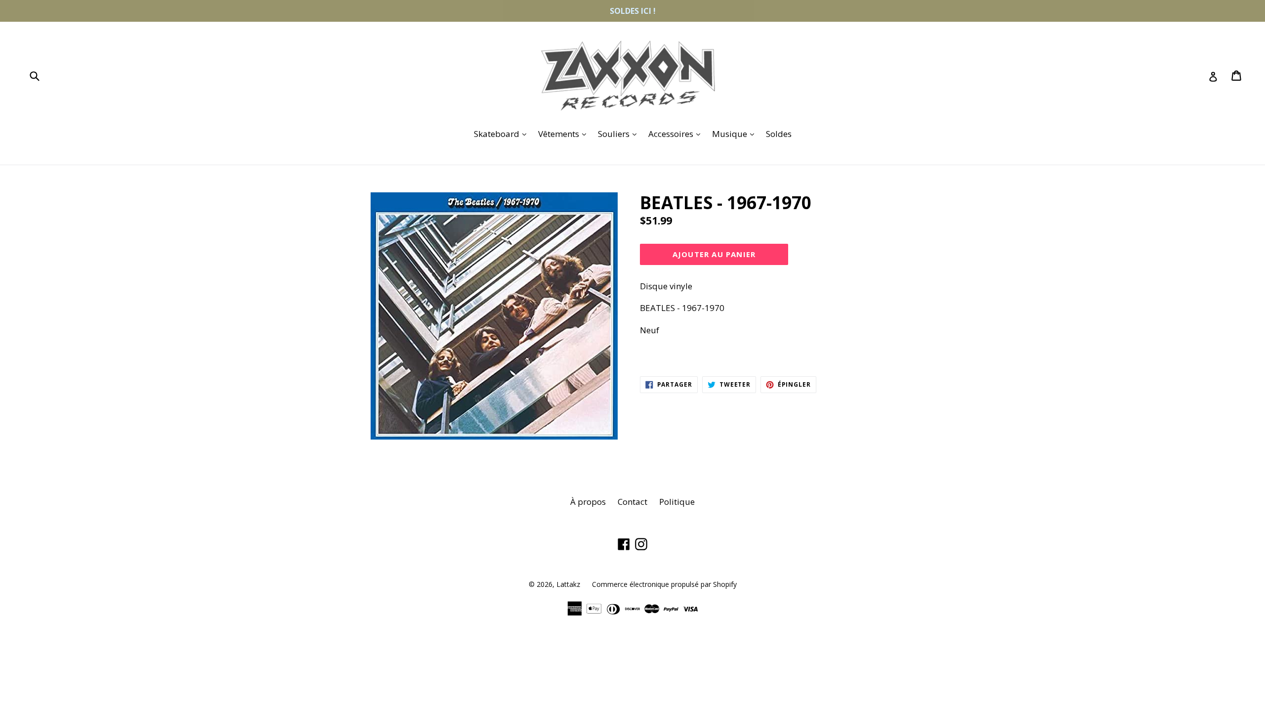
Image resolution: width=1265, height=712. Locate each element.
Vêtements (564, 133)
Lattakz (568, 584)
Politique (677, 501)
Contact (632, 501)
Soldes (779, 133)
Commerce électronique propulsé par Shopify (664, 584)
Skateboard (502, 133)
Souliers (619, 133)
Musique (735, 133)
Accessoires (676, 133)
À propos (588, 501)
